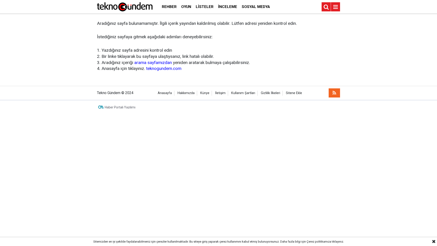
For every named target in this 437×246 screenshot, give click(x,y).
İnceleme (227, 6)
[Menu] (335, 7)
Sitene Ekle (294, 93)
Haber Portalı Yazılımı (120, 107)
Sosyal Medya (256, 6)
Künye (204, 93)
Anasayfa (165, 93)
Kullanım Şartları (243, 93)
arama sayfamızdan (153, 62)
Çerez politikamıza (319, 241)
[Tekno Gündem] (124, 6)
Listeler (204, 6)
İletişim (220, 93)
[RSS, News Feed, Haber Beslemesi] (334, 92)
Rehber (169, 6)
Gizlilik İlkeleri (270, 93)
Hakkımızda (186, 93)
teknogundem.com (163, 68)
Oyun (186, 6)
